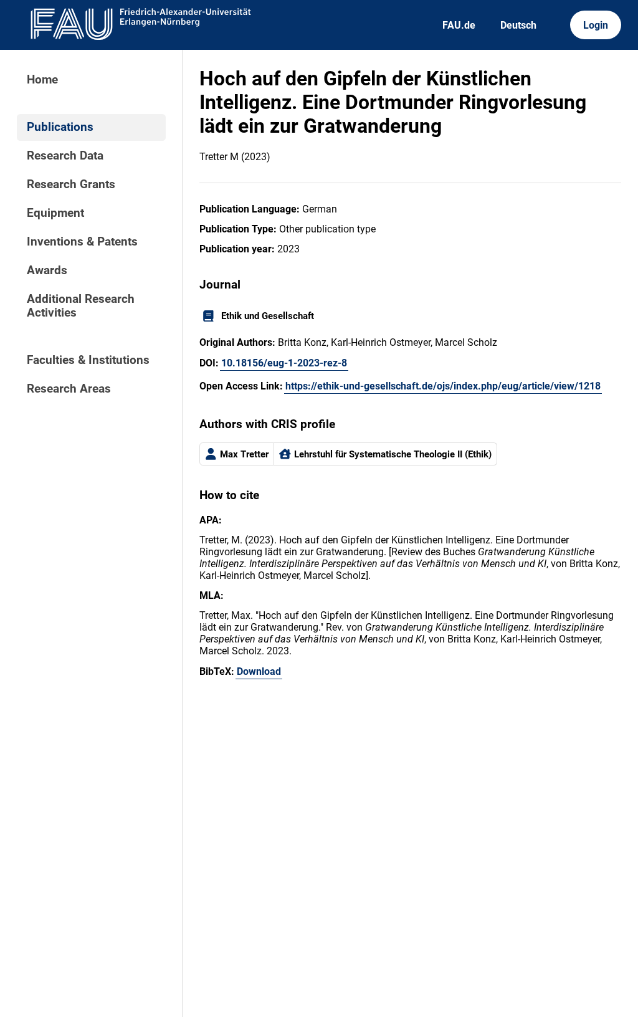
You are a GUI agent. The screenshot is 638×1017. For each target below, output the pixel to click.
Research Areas (69, 389)
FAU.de (458, 25)
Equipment (55, 213)
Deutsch (518, 25)
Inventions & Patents (82, 242)
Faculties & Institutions (88, 360)
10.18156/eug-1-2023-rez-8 (284, 363)
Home (42, 80)
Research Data (65, 156)
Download (259, 671)
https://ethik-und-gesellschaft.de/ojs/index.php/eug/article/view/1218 (443, 386)
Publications (60, 127)
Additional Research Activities (81, 306)
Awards (47, 270)
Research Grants (71, 184)
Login (595, 25)
